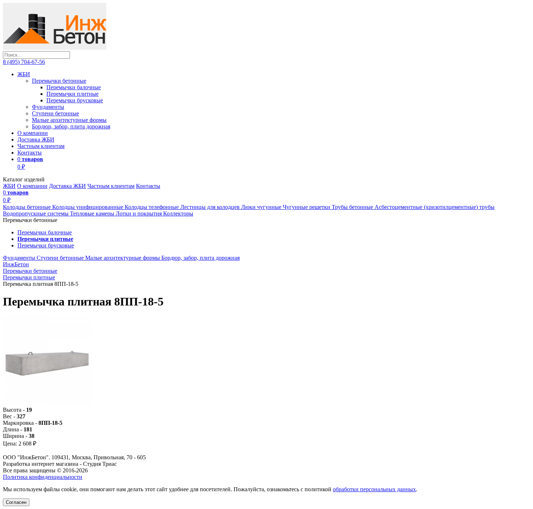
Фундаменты (48, 107)
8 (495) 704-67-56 (24, 62)
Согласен (16, 502)
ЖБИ (23, 74)
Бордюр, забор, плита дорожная (71, 126)
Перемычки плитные (72, 94)
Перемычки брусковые (74, 100)
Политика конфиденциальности (42, 477)
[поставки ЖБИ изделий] (54, 48)
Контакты (29, 152)
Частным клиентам (41, 146)
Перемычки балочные (73, 87)
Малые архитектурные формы (69, 120)
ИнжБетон (16, 264)
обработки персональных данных (374, 489)
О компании (32, 133)
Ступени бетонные (55, 113)
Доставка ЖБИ (35, 139)
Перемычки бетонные (59, 81)
